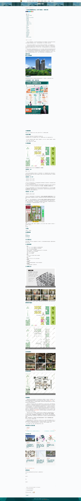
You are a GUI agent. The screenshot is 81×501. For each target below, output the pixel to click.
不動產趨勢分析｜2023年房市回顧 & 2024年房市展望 (50, 445)
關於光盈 (30, 1)
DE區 (27, 468)
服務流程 (33, 1)
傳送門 (50, 400)
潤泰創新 (28, 428)
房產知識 (49, 1)
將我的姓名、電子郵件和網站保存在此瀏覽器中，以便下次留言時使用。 (33, 487)
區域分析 (36, 1)
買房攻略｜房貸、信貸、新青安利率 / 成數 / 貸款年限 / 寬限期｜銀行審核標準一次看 (40, 446)
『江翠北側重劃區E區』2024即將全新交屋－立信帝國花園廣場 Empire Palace (30, 446)
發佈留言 (27, 495)
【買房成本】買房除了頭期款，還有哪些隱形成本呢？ (30, 460)
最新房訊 (45, 1)
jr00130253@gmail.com (44, 498)
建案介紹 (39, 1)
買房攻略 (38, 442)
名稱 (26, 473)
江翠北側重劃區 (30, 468)
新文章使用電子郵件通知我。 (29, 490)
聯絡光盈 (52, 1)
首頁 (28, 1)
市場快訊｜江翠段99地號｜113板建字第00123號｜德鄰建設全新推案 (50, 460)
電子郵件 (26, 476)
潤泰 (33, 468)
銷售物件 (42, 1)
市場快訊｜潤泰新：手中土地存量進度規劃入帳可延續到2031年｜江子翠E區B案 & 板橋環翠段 (40, 461)
